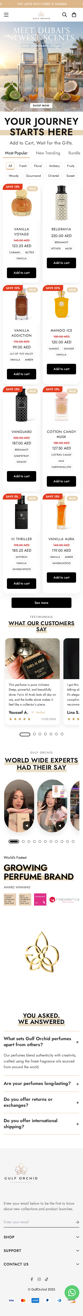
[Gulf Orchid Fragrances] (41, 15)
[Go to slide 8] (56, 841)
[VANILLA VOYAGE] (21, 202)
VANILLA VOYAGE (21, 232)
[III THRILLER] (21, 512)
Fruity (70, 166)
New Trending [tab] (48, 153)
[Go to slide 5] (51, 734)
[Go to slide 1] (25, 734)
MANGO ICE (61, 330)
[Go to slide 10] (67, 841)
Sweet (70, 175)
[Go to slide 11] (73, 841)
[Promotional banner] (41, 67)
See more (41, 602)
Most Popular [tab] (16, 153)
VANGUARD (22, 431)
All (10, 166)
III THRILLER (21, 539)
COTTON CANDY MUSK (61, 434)
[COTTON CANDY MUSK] (61, 405)
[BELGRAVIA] (61, 202)
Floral (38, 166)
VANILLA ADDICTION (22, 333)
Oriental (53, 175)
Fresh (23, 166)
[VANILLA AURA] (61, 512)
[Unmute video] (27, 825)
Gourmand (33, 175)
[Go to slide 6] (56, 734)
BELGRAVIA (61, 229)
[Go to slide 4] (45, 734)
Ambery (54, 166)
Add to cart (22, 272)
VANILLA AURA (61, 539)
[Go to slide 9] (62, 841)
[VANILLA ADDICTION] (21, 303)
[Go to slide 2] (34, 734)
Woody (14, 175)
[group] (41, 682)
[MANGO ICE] (61, 303)
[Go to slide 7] (62, 734)
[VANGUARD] (21, 405)
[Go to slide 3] (40, 734)
